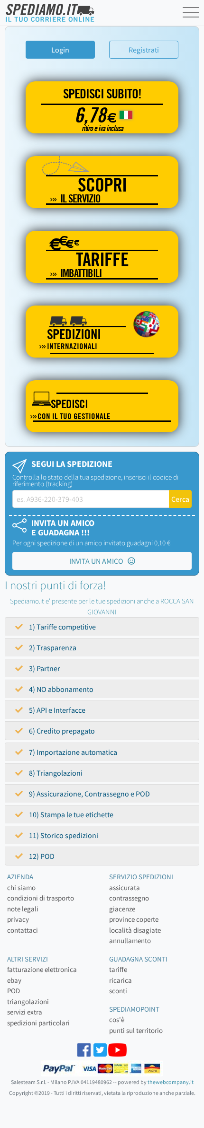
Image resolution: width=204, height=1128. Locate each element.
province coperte (133, 919)
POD (13, 990)
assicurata (124, 887)
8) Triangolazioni (55, 773)
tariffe (118, 969)
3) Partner (44, 668)
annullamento (130, 940)
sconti (118, 990)
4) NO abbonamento (60, 689)
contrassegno (129, 897)
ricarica (120, 980)
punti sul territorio (136, 1030)
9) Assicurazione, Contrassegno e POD (89, 793)
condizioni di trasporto (40, 897)
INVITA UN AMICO (98, 561)
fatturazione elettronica (42, 969)
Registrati (144, 49)
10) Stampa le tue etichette (70, 814)
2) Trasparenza (52, 647)
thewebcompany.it (171, 1081)
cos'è (116, 1019)
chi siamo (21, 887)
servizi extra (24, 1011)
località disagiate (135, 930)
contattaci (22, 930)
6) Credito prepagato (61, 730)
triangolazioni (28, 1001)
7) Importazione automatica (72, 752)
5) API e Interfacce (56, 710)
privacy (18, 919)
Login (60, 49)
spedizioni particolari (38, 1022)
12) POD (41, 856)
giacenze (122, 908)
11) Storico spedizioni (63, 835)
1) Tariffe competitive (62, 626)
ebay (14, 980)
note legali (22, 908)
